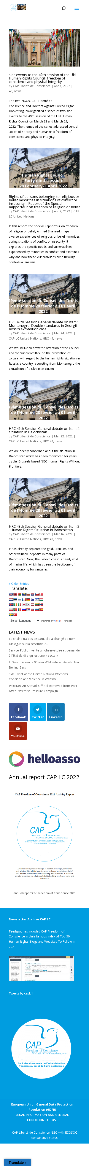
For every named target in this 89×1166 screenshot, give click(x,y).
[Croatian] (32, 594)
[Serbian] (28, 609)
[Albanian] (15, 594)
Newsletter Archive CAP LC (30, 919)
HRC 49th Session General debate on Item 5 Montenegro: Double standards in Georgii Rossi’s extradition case (44, 325)
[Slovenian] (37, 609)
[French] (24, 599)
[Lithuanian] (37, 604)
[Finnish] (19, 599)
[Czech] (37, 594)
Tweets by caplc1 (21, 993)
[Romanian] (19, 609)
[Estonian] (15, 599)
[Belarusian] (19, 594)
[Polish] (11, 609)
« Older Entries (19, 583)
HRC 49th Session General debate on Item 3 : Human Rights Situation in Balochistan (44, 528)
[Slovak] (32, 609)
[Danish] (41, 594)
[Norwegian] (41, 604)
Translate (67, 621)
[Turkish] (15, 614)
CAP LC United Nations (25, 338)
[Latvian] (32, 604)
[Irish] (15, 604)
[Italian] (19, 604)
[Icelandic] (11, 604)
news (17, 91)
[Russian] (24, 609)
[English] (11, 594)
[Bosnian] (24, 594)
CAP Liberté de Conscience (32, 86)
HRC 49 (48, 338)
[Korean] (28, 604)
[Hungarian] (41, 599)
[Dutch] (11, 599)
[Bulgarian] (28, 594)
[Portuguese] (15, 609)
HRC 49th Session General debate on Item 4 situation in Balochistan (44, 430)
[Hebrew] (37, 599)
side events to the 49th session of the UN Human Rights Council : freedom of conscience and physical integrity (42, 78)
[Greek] (32, 599)
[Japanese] (24, 604)
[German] (28, 599)
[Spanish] (41, 609)
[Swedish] (11, 614)
